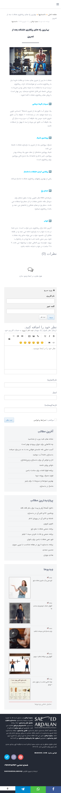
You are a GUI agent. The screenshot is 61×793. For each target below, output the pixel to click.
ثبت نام (43, 317)
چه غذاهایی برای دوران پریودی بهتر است (37, 444)
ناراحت (25, 342)
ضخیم (53, 336)
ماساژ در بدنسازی (46, 486)
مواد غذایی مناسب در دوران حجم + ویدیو (42, 683)
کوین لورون (48, 524)
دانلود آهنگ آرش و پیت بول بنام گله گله (36, 508)
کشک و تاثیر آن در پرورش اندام (41, 518)
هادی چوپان (48, 555)
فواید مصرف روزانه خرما (44, 476)
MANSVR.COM (40, 753)
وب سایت (17, 728)
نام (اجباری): (52, 380)
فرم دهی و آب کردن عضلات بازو (42, 580)
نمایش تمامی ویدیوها (43, 704)
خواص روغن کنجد (46, 465)
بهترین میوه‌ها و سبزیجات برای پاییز (39, 481)
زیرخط (45, 336)
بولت (13, 336)
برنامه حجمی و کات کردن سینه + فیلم (37, 534)
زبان (29, 342)
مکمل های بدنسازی (26, 723)
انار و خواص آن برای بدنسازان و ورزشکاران (37, 460)
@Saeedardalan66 (13, 771)
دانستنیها (14, 21)
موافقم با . (43, 420)
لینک (37, 336)
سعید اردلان (34, 21)
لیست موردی (22, 336)
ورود (51, 317)
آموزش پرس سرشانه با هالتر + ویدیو (43, 656)
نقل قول (9, 338)
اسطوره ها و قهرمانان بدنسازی (29, 738)
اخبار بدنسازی (52, 738)
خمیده (49, 336)
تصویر (33, 336)
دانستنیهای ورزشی (19, 725)
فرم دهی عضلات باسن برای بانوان (40, 539)
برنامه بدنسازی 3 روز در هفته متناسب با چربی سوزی (32, 545)
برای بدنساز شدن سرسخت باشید (43, 631)
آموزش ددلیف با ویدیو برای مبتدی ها (42, 607)
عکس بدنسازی (22, 730)
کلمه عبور (50, 306)
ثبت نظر (9, 420)
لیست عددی (17, 336)
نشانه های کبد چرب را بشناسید (40, 439)
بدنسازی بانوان (11, 720)
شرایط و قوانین (40, 420)
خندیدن (42, 342)
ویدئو (29, 336)
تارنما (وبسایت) (51, 405)
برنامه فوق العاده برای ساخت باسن (39, 470)
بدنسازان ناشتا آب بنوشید (43, 455)
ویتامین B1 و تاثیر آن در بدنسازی (40, 513)
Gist (49, 342)
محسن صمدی (48, 550)
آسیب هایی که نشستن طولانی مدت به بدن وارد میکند (31, 449)
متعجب (33, 342)
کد (53, 342)
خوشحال (37, 342)
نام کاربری (50, 296)
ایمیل (54, 392)
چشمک (20, 342)
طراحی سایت (52, 753)
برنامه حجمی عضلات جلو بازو (42, 529)
